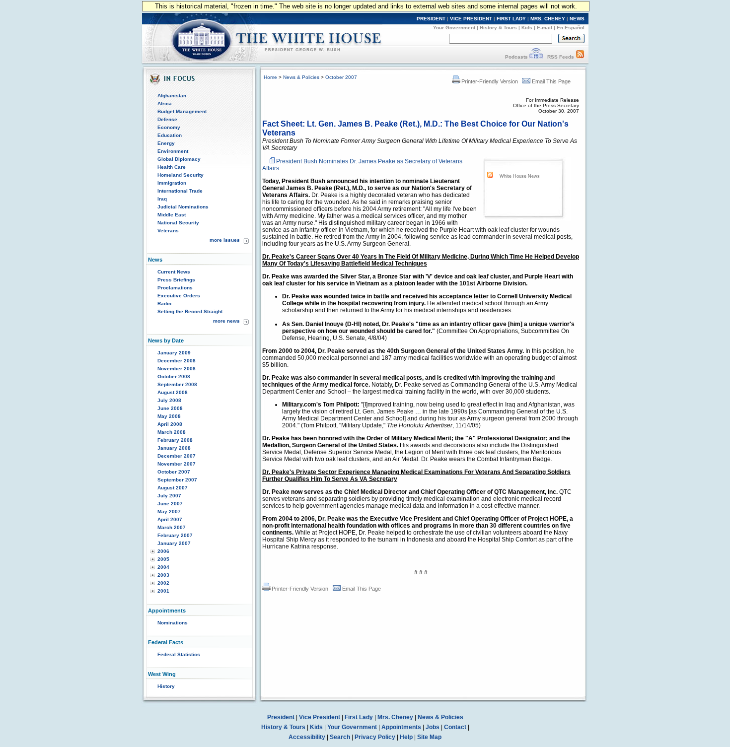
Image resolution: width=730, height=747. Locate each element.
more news (226, 321)
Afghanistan (171, 95)
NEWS (577, 18)
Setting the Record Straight (189, 311)
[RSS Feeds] (580, 57)
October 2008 (173, 376)
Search (340, 737)
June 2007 (170, 503)
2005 (163, 559)
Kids (526, 27)
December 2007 (176, 456)
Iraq (162, 199)
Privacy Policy (375, 737)
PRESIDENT (431, 18)
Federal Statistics (178, 654)
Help (406, 737)
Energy (166, 143)
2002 (163, 583)
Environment (172, 151)
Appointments (401, 727)
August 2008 (172, 392)
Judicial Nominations (183, 206)
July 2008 (169, 400)
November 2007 (176, 464)
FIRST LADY (511, 18)
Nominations (172, 622)
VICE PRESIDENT (471, 18)
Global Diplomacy (179, 159)
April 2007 (169, 519)
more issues (225, 240)
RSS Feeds (560, 57)
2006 (163, 551)
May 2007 (169, 511)
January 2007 (174, 543)
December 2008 (176, 360)
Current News (173, 271)
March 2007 (171, 527)
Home (270, 77)
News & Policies (301, 77)
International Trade (180, 191)
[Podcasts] (536, 57)
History (166, 686)
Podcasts (516, 57)
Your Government (454, 27)
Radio (164, 303)
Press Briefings (176, 279)
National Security (178, 222)
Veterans (168, 230)
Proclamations (175, 287)
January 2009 (174, 352)
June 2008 (170, 408)
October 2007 (173, 472)
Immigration (171, 183)
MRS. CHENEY (547, 18)
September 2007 (177, 479)
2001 (163, 591)
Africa (164, 103)
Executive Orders (178, 295)
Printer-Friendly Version (489, 81)
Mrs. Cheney (395, 717)
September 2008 (177, 384)
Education (169, 135)
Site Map (429, 737)
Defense (167, 119)
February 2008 (175, 440)
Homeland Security (180, 175)
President (280, 717)
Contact (455, 727)
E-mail (544, 27)
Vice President (319, 717)
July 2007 (169, 495)
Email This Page (551, 81)
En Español (570, 27)
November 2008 (176, 368)
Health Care (171, 167)
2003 (163, 575)
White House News (520, 176)
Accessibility (307, 737)
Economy (168, 127)
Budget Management (182, 111)
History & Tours (498, 27)
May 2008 (169, 416)
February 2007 (175, 535)
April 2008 (169, 424)
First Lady (359, 717)
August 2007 (172, 487)
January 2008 (174, 448)
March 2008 (171, 432)
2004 (163, 567)
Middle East (171, 214)
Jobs (432, 727)
